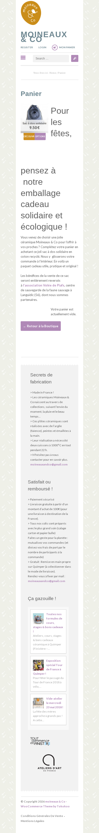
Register (27, 47)
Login (42, 47)
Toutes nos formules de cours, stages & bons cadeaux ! (48, 622)
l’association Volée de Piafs (43, 285)
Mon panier (67, 47)
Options (40, 136)
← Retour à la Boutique (40, 326)
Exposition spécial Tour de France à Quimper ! (47, 667)
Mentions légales (32, 821)
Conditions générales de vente (42, 816)
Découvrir (29, 136)
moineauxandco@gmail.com (49, 464)
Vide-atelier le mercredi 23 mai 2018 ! (54, 703)
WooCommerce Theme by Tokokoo (45, 806)
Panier (31, 93)
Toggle (23, 58)
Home (53, 72)
